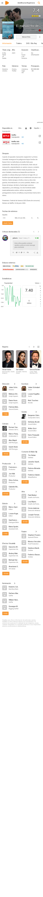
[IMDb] (22, 267)
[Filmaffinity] (16, 267)
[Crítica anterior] (34, 231)
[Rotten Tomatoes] (8, 271)
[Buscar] (39, 3)
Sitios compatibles (20, 128)
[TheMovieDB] (30, 267)
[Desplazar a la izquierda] (29, 346)
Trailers (19, 43)
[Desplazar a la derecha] (34, 346)
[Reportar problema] (26, 128)
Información (7, 43)
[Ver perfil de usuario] (5, 238)
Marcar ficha (26, 37)
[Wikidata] (33, 271)
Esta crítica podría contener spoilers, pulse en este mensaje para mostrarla (25, 245)
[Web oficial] (7, 267)
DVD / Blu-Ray (31, 43)
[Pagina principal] (7, 4)
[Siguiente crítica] (38, 231)
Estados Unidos (5, 70)
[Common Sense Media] (22, 271)
